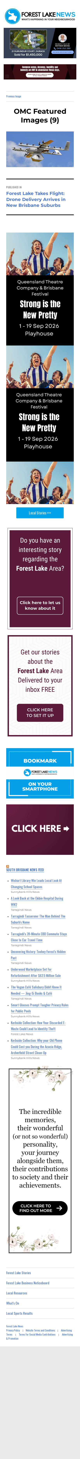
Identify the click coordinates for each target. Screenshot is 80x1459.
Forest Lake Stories (18, 1272)
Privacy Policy (13, 1330)
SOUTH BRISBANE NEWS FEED (25, 869)
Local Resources (16, 1293)
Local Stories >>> (40, 512)
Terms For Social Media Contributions (37, 1334)
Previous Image (13, 96)
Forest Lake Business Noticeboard (27, 1282)
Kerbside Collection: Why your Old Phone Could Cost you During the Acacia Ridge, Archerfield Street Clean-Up (36, 1046)
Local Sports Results (19, 1313)
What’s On (12, 1303)
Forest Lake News (14, 1326)
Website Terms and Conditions (40, 1330)
